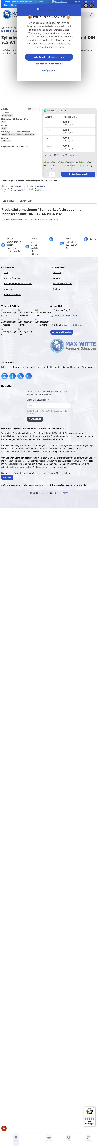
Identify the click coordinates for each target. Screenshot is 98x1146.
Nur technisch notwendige (49, 64)
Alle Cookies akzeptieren (47, 57)
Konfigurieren (49, 70)
